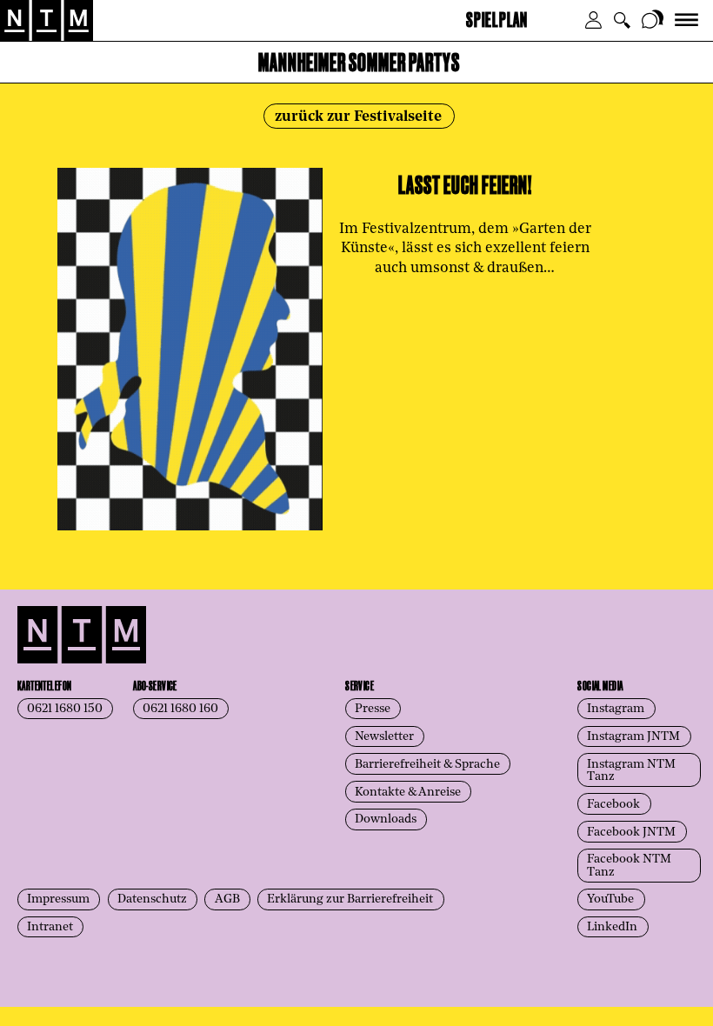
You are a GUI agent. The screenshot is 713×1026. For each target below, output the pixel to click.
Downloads (385, 819)
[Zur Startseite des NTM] (46, 21)
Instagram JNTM (633, 736)
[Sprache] (653, 20)
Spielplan (496, 18)
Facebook (613, 804)
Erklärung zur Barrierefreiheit (350, 899)
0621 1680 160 (180, 709)
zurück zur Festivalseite (358, 117)
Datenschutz (152, 899)
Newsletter (384, 736)
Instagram (615, 709)
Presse (372, 709)
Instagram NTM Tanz (631, 770)
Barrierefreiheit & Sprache (427, 764)
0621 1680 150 (65, 709)
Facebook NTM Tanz (629, 865)
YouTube (610, 899)
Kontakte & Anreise (408, 792)
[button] (593, 20)
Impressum (58, 899)
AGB (227, 899)
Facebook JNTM (631, 832)
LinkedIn (612, 927)
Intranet (50, 927)
